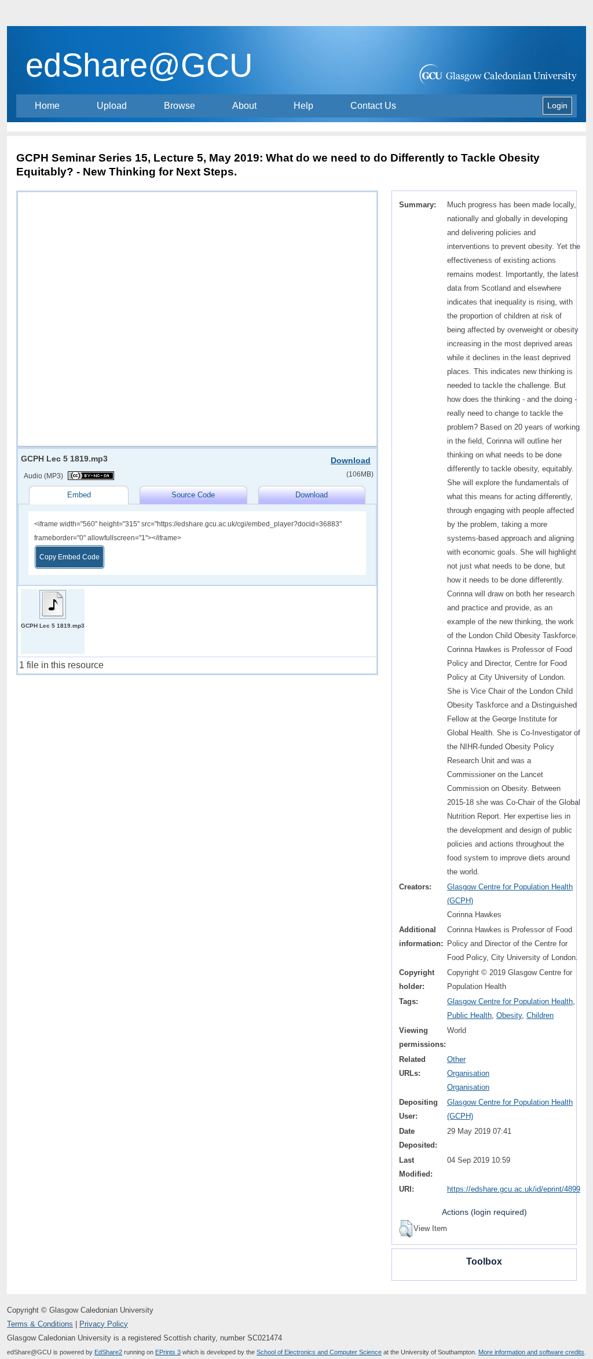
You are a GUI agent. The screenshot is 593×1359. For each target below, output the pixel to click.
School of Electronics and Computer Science (319, 1352)
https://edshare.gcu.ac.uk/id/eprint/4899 (513, 1189)
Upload (112, 106)
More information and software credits (531, 1352)
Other (456, 1059)
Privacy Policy (103, 1324)
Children (540, 1015)
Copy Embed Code (69, 557)
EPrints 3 (168, 1352)
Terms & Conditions (40, 1324)
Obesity (509, 1015)
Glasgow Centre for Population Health (510, 1001)
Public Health (469, 1015)
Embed (79, 494)
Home (47, 106)
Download (351, 460)
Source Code (193, 494)
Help (303, 106)
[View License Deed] (91, 475)
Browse (179, 106)
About (244, 106)
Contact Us (373, 106)
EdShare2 (108, 1352)
